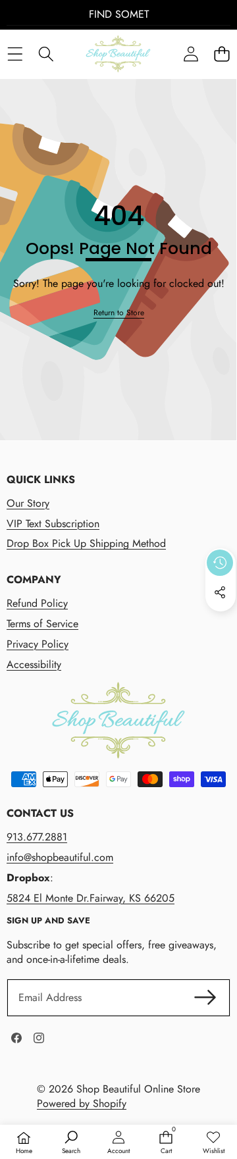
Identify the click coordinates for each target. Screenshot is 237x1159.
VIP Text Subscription (53, 523)
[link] (118, 313)
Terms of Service (42, 623)
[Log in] (190, 54)
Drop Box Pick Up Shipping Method (86, 543)
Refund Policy (37, 603)
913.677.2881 (37, 836)
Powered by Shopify (81, 1103)
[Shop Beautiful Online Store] (118, 54)
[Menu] (15, 54)
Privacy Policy (37, 644)
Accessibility (34, 664)
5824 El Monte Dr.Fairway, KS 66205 (90, 898)
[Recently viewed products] (220, 563)
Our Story (28, 503)
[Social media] (220, 592)
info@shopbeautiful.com (60, 857)
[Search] (46, 54)
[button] (221, 54)
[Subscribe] (205, 997)
